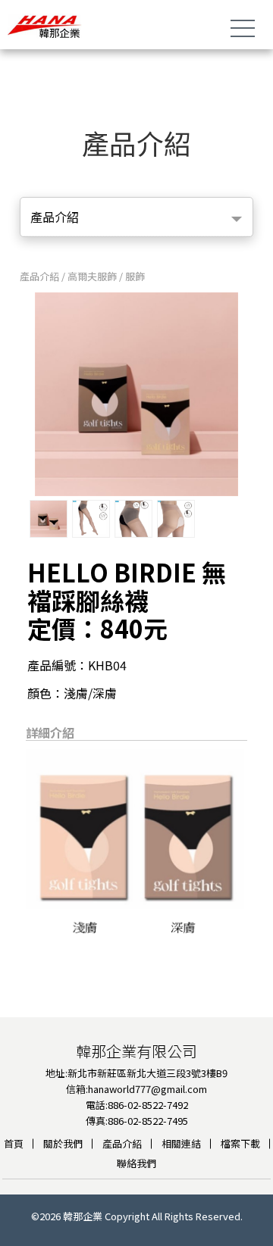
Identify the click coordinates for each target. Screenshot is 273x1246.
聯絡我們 (136, 1163)
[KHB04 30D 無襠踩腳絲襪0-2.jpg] (133, 519)
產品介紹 (122, 1143)
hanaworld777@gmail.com (147, 1089)
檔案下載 (240, 1143)
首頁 (14, 1143)
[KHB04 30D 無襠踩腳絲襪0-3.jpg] (176, 519)
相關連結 (181, 1143)
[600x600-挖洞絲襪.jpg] (48, 519)
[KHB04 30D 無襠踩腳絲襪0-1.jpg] (91, 519)
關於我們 (63, 1143)
